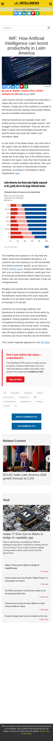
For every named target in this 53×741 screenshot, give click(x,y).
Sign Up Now (15, 379)
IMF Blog (45, 342)
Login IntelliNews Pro (30, 9)
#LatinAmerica (28, 393)
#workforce (39, 401)
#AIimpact (40, 393)
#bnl (4, 393)
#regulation (6, 406)
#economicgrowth (8, 397)
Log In (16, 9)
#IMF (35, 397)
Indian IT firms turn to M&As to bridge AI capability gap (23, 535)
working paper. (16, 269)
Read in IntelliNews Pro (26, 417)
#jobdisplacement (26, 401)
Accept (42, 731)
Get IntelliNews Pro (26, 426)
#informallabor (15, 393)
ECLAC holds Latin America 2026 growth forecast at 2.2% (24, 476)
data (17, 173)
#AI (16, 406)
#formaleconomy (24, 397)
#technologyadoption (9, 401)
